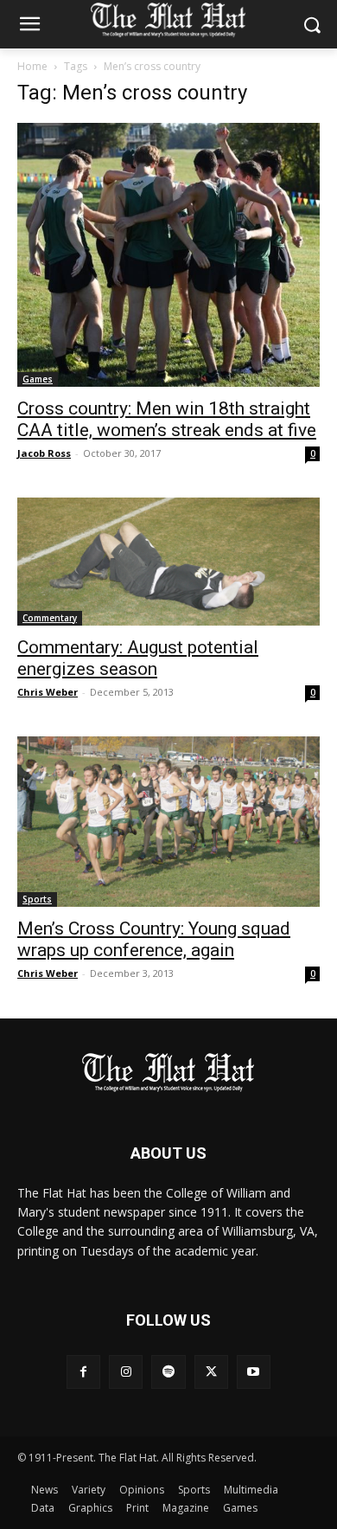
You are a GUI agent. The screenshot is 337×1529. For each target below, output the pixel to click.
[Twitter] (211, 1372)
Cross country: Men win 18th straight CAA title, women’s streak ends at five (166, 419)
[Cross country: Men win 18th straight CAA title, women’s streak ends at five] (168, 255)
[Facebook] (83, 1372)
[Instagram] (126, 1372)
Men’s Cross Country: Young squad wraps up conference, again (153, 939)
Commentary (49, 618)
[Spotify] (168, 1372)
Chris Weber (47, 691)
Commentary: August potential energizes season (137, 658)
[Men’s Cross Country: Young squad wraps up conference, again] (168, 821)
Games (37, 379)
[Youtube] (253, 1372)
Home (32, 66)
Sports (37, 899)
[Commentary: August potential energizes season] (168, 562)
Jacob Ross (44, 452)
